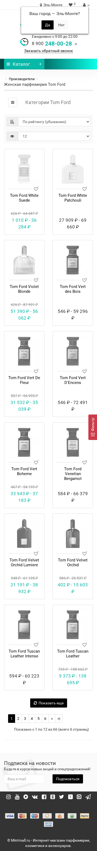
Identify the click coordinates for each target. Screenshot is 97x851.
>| (58, 718)
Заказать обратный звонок (48, 51)
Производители (22, 79)
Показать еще (51, 703)
